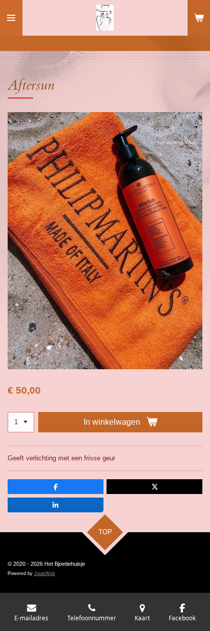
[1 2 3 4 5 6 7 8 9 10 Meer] (21, 422)
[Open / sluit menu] (11, 18)
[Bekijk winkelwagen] (199, 18)
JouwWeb (44, 573)
